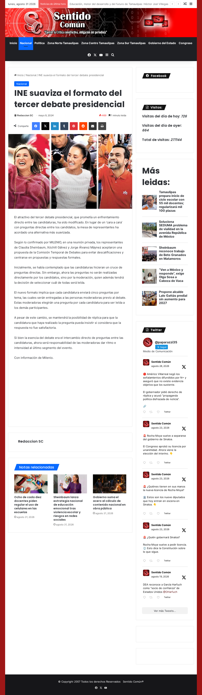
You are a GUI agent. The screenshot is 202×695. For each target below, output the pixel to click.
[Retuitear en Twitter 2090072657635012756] (152, 597)
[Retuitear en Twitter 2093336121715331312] (152, 412)
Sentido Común (161, 361)
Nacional (26, 43)
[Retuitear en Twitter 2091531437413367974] (152, 561)
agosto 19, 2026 (160, 576)
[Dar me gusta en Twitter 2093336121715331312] (159, 412)
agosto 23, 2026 (160, 427)
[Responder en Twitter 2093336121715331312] (145, 412)
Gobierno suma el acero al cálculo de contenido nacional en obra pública (109, 502)
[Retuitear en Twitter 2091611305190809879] (152, 463)
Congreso (185, 43)
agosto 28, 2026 (160, 365)
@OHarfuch (170, 591)
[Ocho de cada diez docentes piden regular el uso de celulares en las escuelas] (31, 483)
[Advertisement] (70, 393)
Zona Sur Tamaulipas (131, 43)
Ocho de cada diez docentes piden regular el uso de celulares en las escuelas (27, 504)
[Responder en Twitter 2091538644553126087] (145, 513)
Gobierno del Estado (162, 43)
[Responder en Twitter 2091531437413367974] (145, 561)
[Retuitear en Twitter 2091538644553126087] (152, 513)
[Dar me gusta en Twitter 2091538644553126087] (159, 513)
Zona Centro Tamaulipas (97, 43)
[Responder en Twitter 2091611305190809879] (145, 463)
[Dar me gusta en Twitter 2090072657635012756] (159, 597)
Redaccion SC (25, 115)
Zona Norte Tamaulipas (63, 43)
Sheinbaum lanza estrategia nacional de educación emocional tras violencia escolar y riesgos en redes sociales (68, 508)
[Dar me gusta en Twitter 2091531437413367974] (159, 561)
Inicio (13, 43)
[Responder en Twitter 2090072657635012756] (145, 597)
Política (40, 43)
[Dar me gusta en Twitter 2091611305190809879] (159, 463)
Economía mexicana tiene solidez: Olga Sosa (97, 4)
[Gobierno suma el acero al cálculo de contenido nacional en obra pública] (109, 483)
